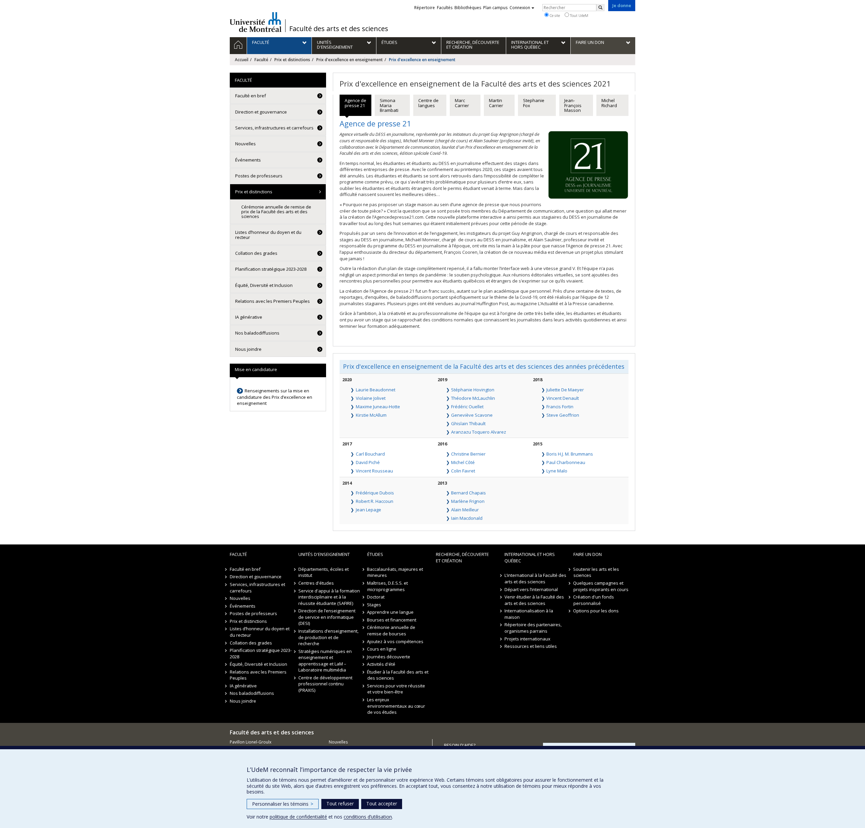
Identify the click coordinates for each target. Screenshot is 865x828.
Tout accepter (381, 803)
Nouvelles (245, 144)
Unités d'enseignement (324, 554)
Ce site (554, 15)
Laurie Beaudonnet (375, 390)
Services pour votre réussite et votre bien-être (396, 689)
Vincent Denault (562, 398)
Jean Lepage (368, 510)
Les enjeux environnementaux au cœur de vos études (396, 706)
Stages (374, 605)
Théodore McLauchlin (473, 398)
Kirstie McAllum (371, 415)
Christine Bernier (468, 454)
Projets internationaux (527, 639)
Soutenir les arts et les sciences (596, 572)
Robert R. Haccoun (374, 501)
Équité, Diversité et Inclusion (264, 285)
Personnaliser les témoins (282, 804)
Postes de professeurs (258, 176)
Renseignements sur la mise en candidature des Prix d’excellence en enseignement (274, 397)
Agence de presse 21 (355, 102)
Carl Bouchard (370, 454)
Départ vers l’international (531, 589)
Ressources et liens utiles (530, 646)
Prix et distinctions (292, 60)
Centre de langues (428, 102)
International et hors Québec (529, 557)
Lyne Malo (556, 471)
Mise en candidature (256, 369)
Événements (248, 160)
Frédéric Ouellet (467, 407)
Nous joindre (248, 349)
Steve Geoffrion (562, 415)
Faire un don (587, 554)
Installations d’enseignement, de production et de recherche (328, 637)
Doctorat (376, 597)
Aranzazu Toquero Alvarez (478, 432)
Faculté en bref (250, 96)
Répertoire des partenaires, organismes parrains (533, 628)
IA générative (248, 317)
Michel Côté (463, 462)
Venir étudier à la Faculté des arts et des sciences (534, 600)
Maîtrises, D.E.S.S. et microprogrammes (387, 586)
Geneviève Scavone (472, 415)
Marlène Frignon (468, 501)
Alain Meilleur (465, 510)
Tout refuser (340, 803)
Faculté (261, 60)
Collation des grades (256, 253)
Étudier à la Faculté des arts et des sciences (398, 675)
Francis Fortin (559, 407)
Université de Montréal (255, 22)
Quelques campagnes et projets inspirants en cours (600, 586)
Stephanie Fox (533, 102)
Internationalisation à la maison (528, 614)
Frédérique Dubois (375, 493)
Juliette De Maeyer (565, 390)
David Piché (368, 462)
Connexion (520, 7)
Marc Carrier (462, 102)
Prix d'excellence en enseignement (349, 60)
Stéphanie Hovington (472, 390)
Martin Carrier (496, 102)
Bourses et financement (392, 620)
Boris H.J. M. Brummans (569, 454)
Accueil (241, 60)
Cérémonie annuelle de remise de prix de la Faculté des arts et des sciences (276, 212)
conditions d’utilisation (368, 816)
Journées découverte (389, 657)
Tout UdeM (578, 15)
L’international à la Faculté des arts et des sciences (535, 578)
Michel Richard (609, 102)
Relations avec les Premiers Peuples (272, 301)
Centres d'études (316, 583)
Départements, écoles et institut (323, 572)
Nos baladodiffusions (257, 333)
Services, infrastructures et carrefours (274, 128)
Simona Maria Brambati (389, 105)
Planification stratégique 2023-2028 (270, 269)
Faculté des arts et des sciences (338, 28)
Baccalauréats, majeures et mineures (395, 572)
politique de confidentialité (298, 816)
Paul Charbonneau (565, 462)
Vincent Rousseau (374, 471)
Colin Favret (463, 471)
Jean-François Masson (573, 105)
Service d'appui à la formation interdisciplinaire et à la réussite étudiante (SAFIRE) (329, 597)
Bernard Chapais (468, 493)
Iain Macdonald (467, 518)
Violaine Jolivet (371, 398)
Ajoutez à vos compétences (395, 641)
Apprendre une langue (390, 612)
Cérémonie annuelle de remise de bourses (391, 630)
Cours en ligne (382, 649)
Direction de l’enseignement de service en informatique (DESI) (326, 617)
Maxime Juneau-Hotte (378, 407)
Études (375, 554)
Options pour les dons (596, 611)
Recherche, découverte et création (462, 557)
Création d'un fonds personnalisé (593, 600)
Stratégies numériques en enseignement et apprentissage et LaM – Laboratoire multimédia (325, 660)
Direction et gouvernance (261, 112)
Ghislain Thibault (468, 423)
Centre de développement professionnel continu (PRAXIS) (325, 684)
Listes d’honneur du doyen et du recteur (268, 234)
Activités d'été (381, 664)
